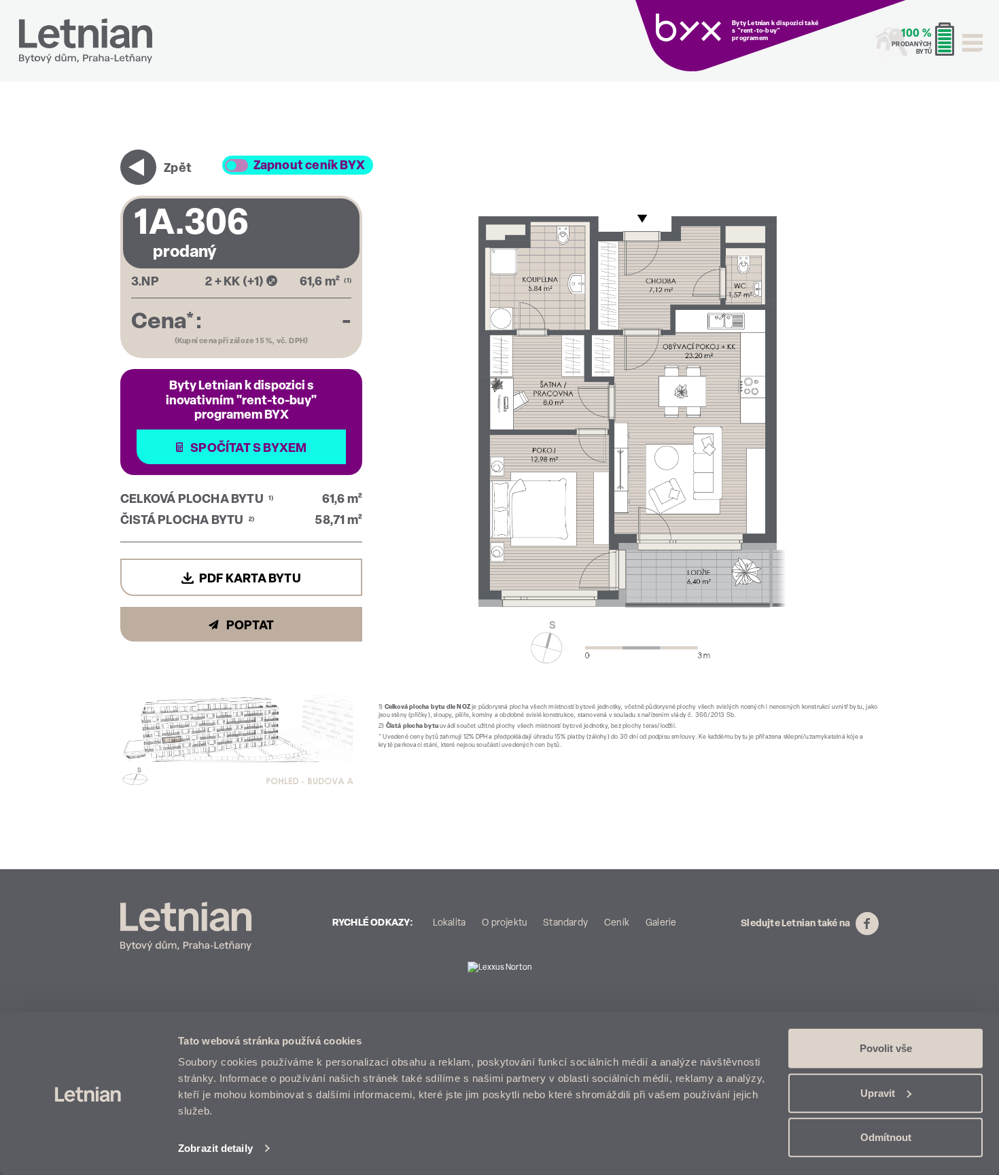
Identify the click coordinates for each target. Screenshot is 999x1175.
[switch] (236, 165)
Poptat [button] (249, 626)
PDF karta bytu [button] (250, 580)
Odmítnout (885, 1137)
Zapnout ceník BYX (309, 166)
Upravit (877, 1092)
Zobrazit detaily (215, 1148)
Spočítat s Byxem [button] (247, 449)
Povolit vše (886, 1048)
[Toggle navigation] (972, 43)
